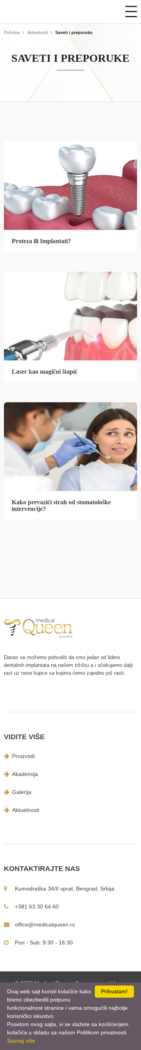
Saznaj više (21, 1040)
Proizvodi (23, 756)
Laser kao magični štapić (45, 371)
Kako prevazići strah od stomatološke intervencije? (61, 505)
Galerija (21, 792)
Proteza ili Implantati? (41, 241)
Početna (12, 32)
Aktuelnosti (37, 32)
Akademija (25, 774)
